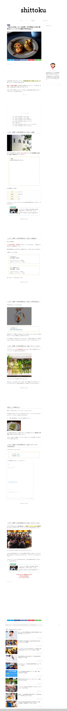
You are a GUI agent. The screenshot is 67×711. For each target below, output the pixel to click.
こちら (18, 454)
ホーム (22, 20)
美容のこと (33, 20)
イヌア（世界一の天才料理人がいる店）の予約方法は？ (22, 119)
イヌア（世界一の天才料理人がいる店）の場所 (20, 116)
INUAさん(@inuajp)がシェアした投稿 (14, 498)
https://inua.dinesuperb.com (16, 329)
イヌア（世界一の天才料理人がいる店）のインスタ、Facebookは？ (24, 124)
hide (27, 113)
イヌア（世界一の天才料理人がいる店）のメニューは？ (22, 121)
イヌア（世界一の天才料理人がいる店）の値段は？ (21, 118)
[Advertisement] (24, 72)
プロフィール (45, 20)
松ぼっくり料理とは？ (16, 122)
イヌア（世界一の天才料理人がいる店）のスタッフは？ (22, 125)
